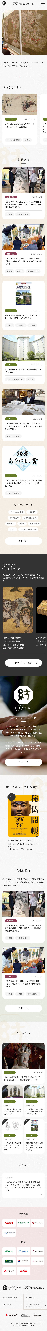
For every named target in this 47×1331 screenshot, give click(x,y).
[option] (23, 61)
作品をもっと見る (23, 662)
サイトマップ (30, 1298)
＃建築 (32, 325)
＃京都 (20, 271)
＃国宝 (27, 140)
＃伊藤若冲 (14, 518)
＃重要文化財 (22, 214)
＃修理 (9, 214)
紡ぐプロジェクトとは (9, 1298)
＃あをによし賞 (13, 436)
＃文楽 (22, 523)
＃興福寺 (21, 325)
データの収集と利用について (32, 1305)
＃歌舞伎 (11, 523)
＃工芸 (12, 529)
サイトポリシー (7, 1304)
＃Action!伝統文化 (15, 379)
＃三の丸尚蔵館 (13, 140)
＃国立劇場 (34, 523)
